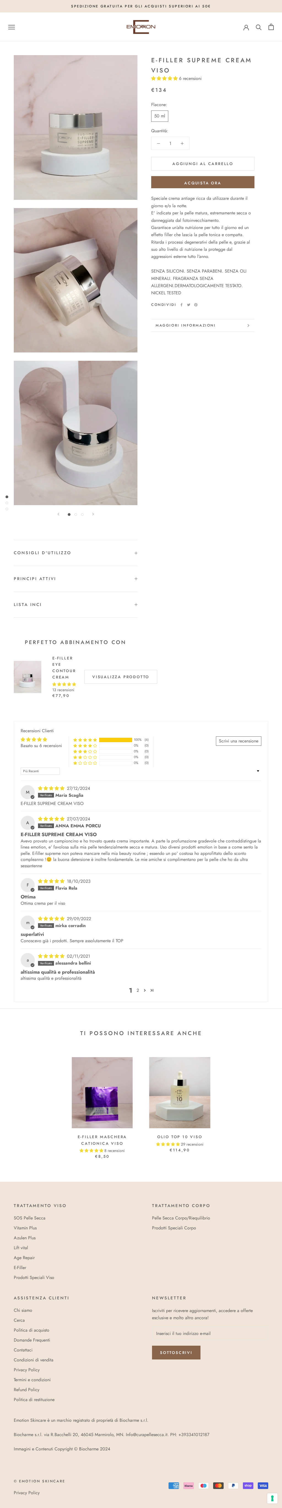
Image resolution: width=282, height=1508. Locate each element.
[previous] (17, 1102)
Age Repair (24, 1257)
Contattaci (23, 1350)
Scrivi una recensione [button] (238, 741)
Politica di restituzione (34, 1399)
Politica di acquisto (31, 1330)
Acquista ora (202, 183)
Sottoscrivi (176, 1352)
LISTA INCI (28, 605)
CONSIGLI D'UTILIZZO (42, 553)
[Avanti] (93, 514)
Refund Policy (26, 1389)
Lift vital (21, 1248)
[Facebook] (181, 304)
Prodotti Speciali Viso (34, 1277)
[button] (165, 78)
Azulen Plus (25, 1238)
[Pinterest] (195, 304)
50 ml (159, 116)
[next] (265, 1102)
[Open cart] (271, 27)
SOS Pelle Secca (29, 1218)
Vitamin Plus (25, 1228)
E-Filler (20, 1267)
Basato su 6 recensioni (41, 745)
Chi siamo (23, 1310)
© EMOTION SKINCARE (39, 1481)
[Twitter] (188, 304)
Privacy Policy (27, 1370)
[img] (52, 788)
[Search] (259, 27)
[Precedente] (58, 514)
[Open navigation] (11, 27)
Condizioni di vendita (33, 1360)
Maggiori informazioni (186, 325)
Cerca (19, 1320)
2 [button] (138, 990)
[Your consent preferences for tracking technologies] (272, 1498)
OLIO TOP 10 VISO (179, 1137)
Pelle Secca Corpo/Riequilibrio (181, 1218)
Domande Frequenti (32, 1340)
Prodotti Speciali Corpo (174, 1228)
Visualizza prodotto (120, 677)
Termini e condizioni (32, 1380)
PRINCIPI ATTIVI (35, 579)
